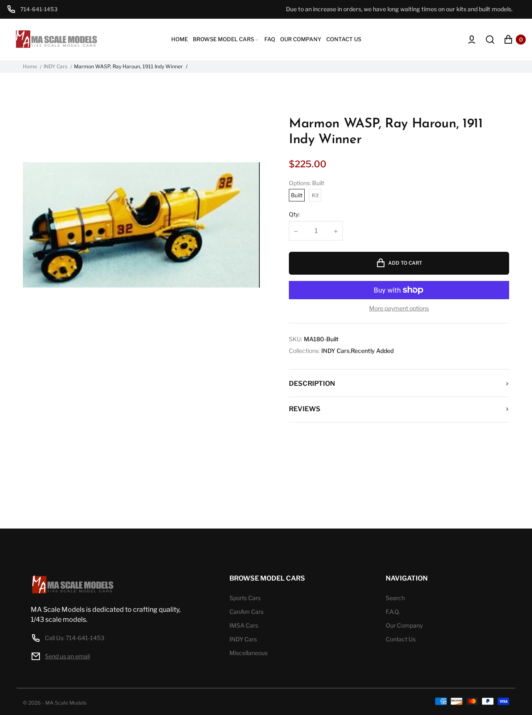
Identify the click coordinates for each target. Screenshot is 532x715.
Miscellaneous (248, 652)
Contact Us (401, 639)
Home (30, 67)
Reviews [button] (304, 409)
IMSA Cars (243, 625)
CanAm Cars (246, 611)
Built (297, 195)
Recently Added (372, 351)
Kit (315, 195)
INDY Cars (55, 67)
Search (395, 597)
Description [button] (312, 383)
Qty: (294, 214)
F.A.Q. (393, 611)
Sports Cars (245, 597)
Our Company (404, 625)
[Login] (472, 40)
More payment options (399, 308)
